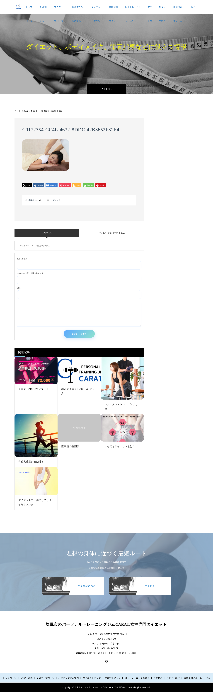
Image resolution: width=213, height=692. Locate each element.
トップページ (29, 9)
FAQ (193, 7)
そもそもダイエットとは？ (119, 446)
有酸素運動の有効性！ (31, 461)
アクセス (150, 9)
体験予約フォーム (177, 9)
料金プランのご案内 (77, 9)
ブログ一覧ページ (58, 9)
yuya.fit (38, 200)
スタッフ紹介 (162, 9)
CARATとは (44, 9)
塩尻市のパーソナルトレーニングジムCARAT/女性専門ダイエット (106, 624)
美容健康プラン (113, 9)
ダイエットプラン (95, 9)
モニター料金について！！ (33, 389)
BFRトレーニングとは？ (133, 9)
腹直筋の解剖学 (70, 446)
